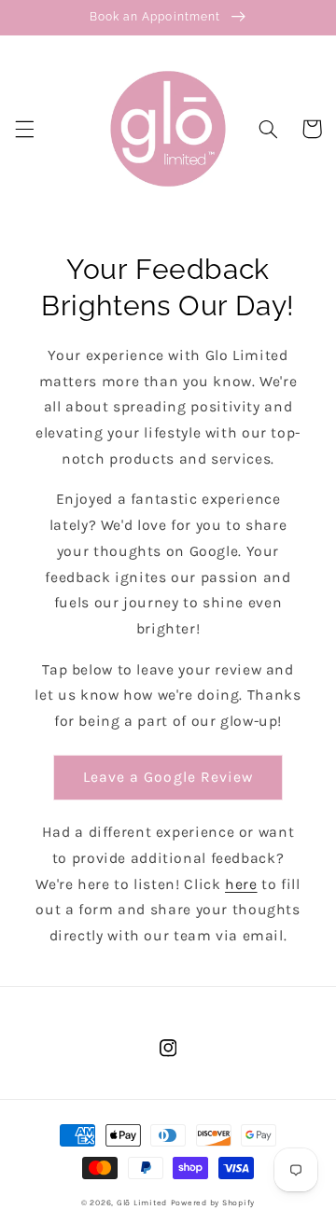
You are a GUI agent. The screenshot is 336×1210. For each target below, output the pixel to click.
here (241, 884)
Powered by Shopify (213, 1202)
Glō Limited (142, 1202)
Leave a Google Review (168, 777)
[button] (24, 128)
